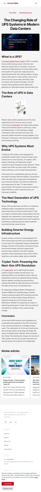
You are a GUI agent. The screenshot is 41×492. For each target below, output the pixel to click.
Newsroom (7, 441)
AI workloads (15, 125)
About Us (6, 433)
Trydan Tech (8, 270)
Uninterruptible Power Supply (14, 61)
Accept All (7, 484)
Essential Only (7, 488)
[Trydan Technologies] (10, 3)
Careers (6, 437)
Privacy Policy (8, 449)
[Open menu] (36, 3)
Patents (6, 445)
